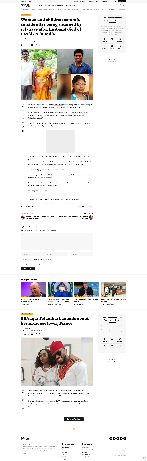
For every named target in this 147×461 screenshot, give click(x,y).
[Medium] (112, 47)
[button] (77, 5)
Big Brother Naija (79, 390)
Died (55, 199)
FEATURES (26, 9)
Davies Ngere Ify (26, 304)
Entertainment (27, 313)
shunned (73, 199)
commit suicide (44, 199)
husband (59, 199)
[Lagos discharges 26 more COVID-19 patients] (113, 289)
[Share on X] (28, 45)
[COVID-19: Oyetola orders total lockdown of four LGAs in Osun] (60, 289)
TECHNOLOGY (111, 9)
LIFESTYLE (96, 9)
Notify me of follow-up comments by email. (37, 259)
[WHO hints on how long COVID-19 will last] (86, 289)
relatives (68, 199)
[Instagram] (120, 40)
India (63, 199)
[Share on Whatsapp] (23, 119)
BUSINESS (89, 9)
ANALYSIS (51, 9)
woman (78, 199)
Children (37, 199)
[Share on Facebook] (23, 110)
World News (26, 15)
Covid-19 (51, 199)
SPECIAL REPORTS (42, 9)
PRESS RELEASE (121, 9)
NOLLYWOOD (66, 9)
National (51, 296)
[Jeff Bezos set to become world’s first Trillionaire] (33, 289)
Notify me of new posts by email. (33, 264)
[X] (113, 1)
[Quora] (120, 47)
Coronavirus (58, 104)
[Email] (32, 45)
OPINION (82, 9)
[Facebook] (111, 1)
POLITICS (33, 9)
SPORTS (59, 9)
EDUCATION (75, 9)
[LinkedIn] (104, 47)
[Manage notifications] (144, 458)
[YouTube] (115, 1)
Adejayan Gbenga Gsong (55, 304)
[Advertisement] (60, 141)
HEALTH (104, 9)
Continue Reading (73, 419)
